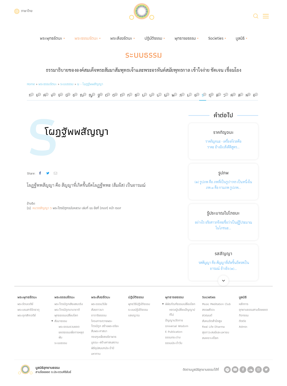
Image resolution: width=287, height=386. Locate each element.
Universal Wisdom (176, 326)
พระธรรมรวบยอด (69, 326)
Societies (215, 38)
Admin (243, 326)
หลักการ (243, 303)
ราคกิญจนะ (223, 132)
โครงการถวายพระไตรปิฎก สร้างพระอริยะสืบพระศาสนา (105, 326)
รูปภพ (223, 172)
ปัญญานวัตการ (174, 320)
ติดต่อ (242, 320)
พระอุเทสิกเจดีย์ (26, 315)
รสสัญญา (223, 253)
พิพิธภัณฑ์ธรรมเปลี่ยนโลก (180, 303)
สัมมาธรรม (60, 320)
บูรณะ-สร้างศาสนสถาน (104, 342)
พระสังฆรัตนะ (121, 38)
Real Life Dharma (213, 326)
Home (31, 84)
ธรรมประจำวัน (173, 343)
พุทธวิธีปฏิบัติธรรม (139, 303)
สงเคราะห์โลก (210, 337)
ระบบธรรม (143, 54)
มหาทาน (95, 353)
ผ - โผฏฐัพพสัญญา (90, 84)
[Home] (141, 10)
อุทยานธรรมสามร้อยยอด (253, 309)
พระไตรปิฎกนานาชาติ (67, 309)
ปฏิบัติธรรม (153, 38)
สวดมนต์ (207, 315)
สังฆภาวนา (97, 309)
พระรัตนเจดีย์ (25, 303)
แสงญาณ (134, 315)
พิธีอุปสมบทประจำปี (102, 348)
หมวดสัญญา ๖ (43, 208)
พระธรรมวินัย (99, 303)
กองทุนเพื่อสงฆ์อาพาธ (103, 336)
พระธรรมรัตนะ (86, 38)
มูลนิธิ (240, 38)
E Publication (173, 331)
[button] (266, 16)
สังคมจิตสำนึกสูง (212, 320)
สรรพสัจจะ (208, 309)
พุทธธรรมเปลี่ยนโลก (66, 315)
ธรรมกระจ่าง (172, 337)
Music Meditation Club (216, 303)
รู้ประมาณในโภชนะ (223, 213)
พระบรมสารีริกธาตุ (28, 309)
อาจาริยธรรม (99, 315)
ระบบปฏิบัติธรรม (138, 309)
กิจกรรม (244, 315)
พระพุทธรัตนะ (51, 38)
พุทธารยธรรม (185, 38)
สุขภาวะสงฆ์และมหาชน (215, 332)
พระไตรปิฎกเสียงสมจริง (68, 303)
